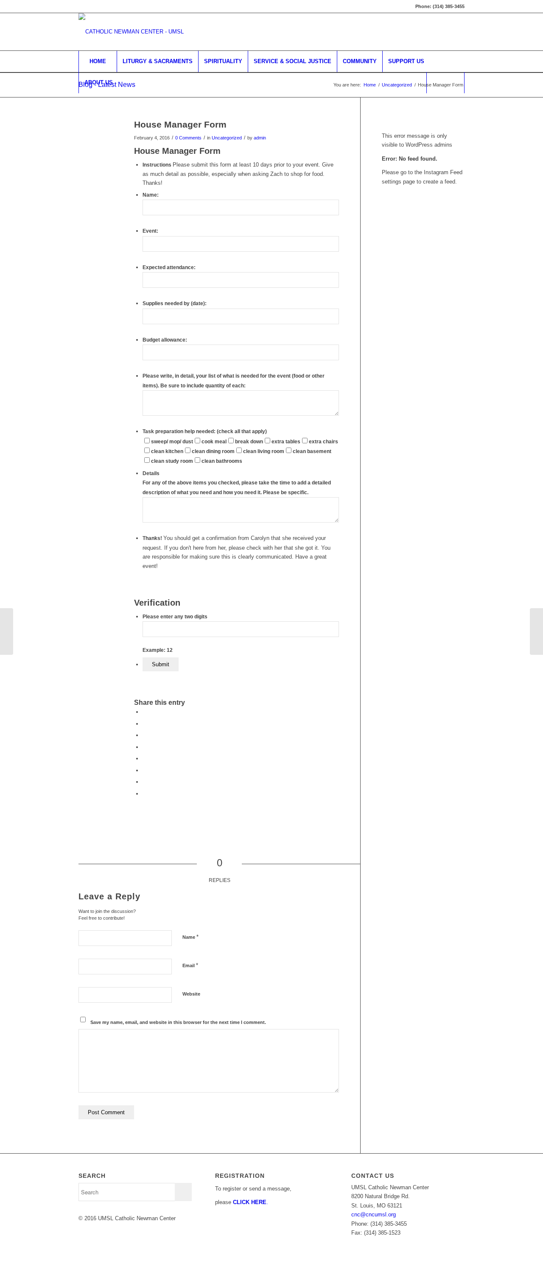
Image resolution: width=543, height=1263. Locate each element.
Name (190, 937)
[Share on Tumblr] (145, 758)
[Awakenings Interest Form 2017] (6, 631)
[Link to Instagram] (458, 31)
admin (260, 137)
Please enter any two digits (175, 617)
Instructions (158, 165)
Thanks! (153, 538)
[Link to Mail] (445, 31)
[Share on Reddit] (145, 782)
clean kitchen (167, 451)
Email (190, 965)
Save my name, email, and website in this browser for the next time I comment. (178, 1022)
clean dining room (213, 451)
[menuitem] (97, 61)
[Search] (445, 82)
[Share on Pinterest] (145, 735)
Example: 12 (158, 650)
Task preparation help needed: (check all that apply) (205, 431)
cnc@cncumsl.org (373, 1214)
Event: (150, 231)
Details (151, 473)
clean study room (172, 461)
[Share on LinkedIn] (145, 747)
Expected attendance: (169, 267)
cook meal (214, 442)
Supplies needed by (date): (175, 303)
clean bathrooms (222, 461)
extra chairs (323, 442)
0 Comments (188, 137)
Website (191, 993)
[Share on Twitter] (145, 724)
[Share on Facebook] (145, 712)
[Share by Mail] (145, 793)
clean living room (263, 451)
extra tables (286, 442)
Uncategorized (227, 137)
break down (249, 442)
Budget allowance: (165, 340)
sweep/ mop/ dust (172, 442)
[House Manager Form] (95, 138)
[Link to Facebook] (432, 31)
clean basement (312, 451)
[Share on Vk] (145, 770)
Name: (151, 195)
